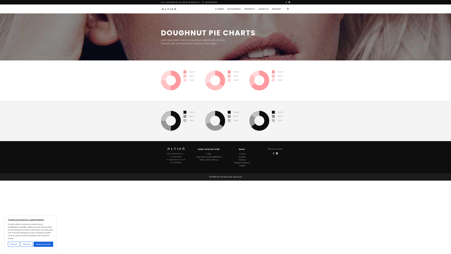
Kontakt (242, 166)
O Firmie (242, 154)
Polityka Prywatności (242, 163)
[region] (30, 232)
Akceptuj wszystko (43, 244)
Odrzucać (26, 244)
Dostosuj (13, 244)
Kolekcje (242, 160)
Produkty (242, 157)
